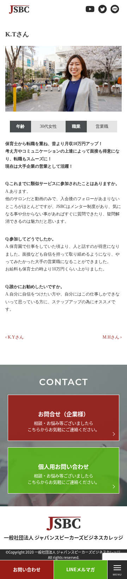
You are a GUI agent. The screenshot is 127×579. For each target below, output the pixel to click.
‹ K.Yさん (14, 337)
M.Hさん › (112, 337)
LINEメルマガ (80, 569)
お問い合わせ (27, 569)
